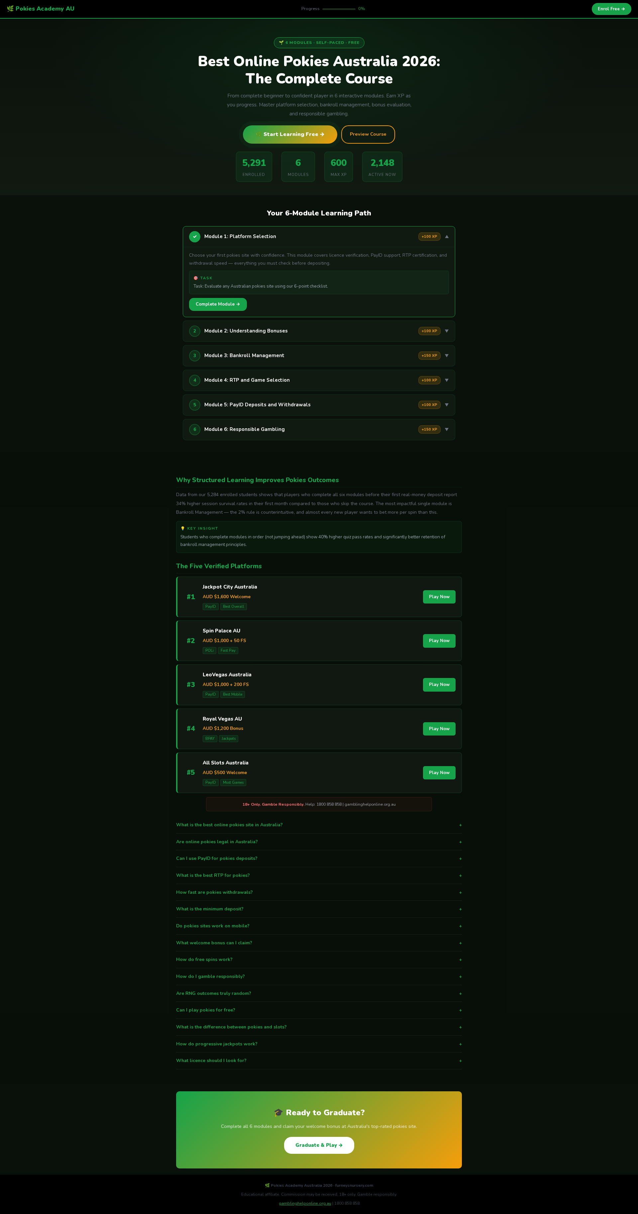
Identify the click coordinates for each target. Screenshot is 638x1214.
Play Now (439, 597)
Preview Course (368, 134)
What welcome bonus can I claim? (319, 943)
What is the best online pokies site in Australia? (319, 825)
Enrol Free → (611, 9)
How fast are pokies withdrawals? (319, 892)
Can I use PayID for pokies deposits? (319, 858)
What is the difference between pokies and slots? (319, 1027)
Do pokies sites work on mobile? (319, 926)
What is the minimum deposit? (319, 909)
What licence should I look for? (319, 1060)
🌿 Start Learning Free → (290, 134)
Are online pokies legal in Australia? (319, 842)
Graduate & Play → (319, 1145)
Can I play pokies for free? (319, 1010)
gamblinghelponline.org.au (305, 1203)
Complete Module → (218, 304)
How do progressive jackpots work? (319, 1044)
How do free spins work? (319, 959)
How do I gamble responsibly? (319, 976)
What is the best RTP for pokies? (319, 875)
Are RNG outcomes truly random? (319, 993)
